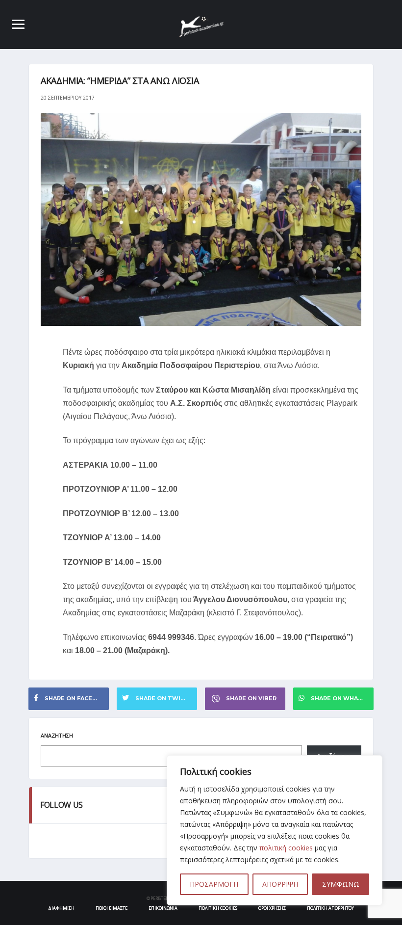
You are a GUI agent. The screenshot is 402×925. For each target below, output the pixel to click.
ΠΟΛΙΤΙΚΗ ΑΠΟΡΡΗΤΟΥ (330, 908)
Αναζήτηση (57, 735)
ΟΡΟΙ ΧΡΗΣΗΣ (272, 908)
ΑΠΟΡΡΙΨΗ (280, 884)
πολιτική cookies (286, 847)
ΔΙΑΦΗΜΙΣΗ (61, 908)
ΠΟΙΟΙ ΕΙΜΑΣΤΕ (111, 908)
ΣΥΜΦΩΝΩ (340, 884)
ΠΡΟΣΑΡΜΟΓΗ (214, 884)
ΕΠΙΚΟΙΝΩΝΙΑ (163, 908)
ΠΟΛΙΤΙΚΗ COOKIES (218, 908)
